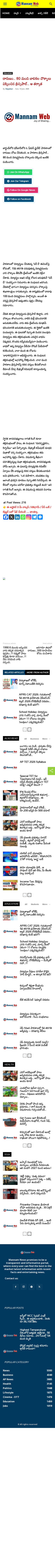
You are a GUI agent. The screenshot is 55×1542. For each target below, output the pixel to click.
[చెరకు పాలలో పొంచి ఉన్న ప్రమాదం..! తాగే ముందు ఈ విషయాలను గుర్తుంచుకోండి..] (10, 1107)
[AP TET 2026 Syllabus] (10, 765)
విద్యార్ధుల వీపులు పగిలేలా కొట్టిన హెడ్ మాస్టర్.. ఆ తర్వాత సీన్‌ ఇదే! (35, 973)
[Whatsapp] (23, 517)
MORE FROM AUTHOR (37, 672)
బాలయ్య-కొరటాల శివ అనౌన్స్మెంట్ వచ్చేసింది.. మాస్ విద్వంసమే (35, 1192)
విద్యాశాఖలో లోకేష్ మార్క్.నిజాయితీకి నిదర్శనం (31, 682)
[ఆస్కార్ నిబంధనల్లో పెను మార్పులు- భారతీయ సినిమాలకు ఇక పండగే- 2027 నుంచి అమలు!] (10, 1165)
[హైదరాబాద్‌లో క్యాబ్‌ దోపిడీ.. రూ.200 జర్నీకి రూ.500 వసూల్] (10, 811)
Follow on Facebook (20, 199)
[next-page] (29, 729)
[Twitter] (39, 1287)
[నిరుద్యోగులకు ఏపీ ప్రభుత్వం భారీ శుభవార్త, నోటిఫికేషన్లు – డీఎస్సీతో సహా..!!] (10, 961)
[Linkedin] (17, 517)
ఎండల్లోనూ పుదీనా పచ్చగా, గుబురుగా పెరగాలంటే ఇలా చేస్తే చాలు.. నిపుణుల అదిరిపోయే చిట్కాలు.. (34, 1092)
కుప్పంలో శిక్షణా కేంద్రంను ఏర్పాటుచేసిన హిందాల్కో (32, 987)
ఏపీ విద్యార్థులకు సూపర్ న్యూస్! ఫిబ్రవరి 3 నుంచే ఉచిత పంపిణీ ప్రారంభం (34, 1045)
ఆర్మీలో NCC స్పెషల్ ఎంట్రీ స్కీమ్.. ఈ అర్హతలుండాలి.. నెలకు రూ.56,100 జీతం (35, 1318)
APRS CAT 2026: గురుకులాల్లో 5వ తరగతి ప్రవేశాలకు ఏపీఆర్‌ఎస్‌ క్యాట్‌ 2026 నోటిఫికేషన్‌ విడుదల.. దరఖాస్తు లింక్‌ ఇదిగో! (35, 699)
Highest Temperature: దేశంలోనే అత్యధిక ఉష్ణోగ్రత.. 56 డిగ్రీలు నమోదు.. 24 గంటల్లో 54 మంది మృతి (35, 1334)
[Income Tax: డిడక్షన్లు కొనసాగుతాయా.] (10, 885)
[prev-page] (25, 729)
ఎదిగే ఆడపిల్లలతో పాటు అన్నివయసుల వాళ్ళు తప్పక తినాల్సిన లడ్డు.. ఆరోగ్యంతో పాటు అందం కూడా (35, 826)
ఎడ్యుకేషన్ (29, 13)
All (25, 739)
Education (8, 73)
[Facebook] (5, 517)
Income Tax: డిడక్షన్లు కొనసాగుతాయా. (31, 883)
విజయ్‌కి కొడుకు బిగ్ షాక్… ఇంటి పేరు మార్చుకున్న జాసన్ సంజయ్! (35, 1222)
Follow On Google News (22, 190)
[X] (11, 517)
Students (35, 904)
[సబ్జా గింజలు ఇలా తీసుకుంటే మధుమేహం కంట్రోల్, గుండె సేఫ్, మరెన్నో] (10, 1121)
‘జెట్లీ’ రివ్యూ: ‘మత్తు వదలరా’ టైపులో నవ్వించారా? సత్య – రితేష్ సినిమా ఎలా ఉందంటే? (35, 1179)
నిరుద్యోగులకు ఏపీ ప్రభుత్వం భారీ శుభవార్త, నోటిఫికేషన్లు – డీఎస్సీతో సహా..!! (35, 960)
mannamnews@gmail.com (34, 1278)
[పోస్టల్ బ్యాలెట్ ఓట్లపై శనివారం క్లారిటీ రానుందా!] (10, 1349)
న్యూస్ (16, 13)
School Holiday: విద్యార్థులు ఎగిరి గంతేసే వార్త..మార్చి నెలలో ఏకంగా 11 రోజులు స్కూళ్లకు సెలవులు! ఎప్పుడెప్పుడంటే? (34, 717)
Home (6, 13)
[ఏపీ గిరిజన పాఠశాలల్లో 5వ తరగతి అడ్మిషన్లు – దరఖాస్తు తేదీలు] (10, 1031)
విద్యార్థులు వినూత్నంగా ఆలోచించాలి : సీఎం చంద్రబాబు (34, 1015)
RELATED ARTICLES (14, 672)
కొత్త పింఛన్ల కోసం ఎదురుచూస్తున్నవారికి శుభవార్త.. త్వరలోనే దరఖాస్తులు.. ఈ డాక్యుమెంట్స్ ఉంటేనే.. (34, 796)
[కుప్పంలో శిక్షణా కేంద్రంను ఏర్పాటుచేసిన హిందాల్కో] (10, 989)
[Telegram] (34, 517)
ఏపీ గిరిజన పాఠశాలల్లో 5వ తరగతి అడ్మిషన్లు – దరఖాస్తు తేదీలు (36, 1029)
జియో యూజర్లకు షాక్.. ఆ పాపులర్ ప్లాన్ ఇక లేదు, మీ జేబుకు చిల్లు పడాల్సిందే (35, 870)
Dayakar (9, 89)
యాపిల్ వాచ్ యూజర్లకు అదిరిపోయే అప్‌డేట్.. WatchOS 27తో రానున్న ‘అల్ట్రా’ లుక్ (35, 856)
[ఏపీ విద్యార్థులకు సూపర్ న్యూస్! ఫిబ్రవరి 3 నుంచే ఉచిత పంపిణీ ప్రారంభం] (10, 1046)
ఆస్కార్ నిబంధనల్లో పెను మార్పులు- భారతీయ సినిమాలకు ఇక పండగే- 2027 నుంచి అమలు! (35, 1164)
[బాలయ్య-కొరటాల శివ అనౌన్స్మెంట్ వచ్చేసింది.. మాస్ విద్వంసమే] (10, 1194)
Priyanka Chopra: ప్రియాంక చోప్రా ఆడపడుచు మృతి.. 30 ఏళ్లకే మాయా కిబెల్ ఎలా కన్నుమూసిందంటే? (36, 1209)
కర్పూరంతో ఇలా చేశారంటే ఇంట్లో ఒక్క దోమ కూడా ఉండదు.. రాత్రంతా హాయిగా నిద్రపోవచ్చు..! (35, 1134)
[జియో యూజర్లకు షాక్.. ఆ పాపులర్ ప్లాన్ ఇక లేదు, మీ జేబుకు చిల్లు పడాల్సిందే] (10, 871)
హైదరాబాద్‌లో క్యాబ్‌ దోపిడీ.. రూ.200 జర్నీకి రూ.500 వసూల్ (35, 809)
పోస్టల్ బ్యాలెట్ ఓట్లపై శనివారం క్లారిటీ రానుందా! (34, 1347)
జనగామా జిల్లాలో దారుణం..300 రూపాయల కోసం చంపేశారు (40, 650)
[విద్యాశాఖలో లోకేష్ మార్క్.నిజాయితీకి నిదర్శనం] (10, 684)
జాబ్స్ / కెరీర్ (43, 13)
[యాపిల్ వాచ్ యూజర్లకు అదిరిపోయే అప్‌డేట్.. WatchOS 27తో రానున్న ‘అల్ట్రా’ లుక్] (10, 857)
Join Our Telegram (19, 181)
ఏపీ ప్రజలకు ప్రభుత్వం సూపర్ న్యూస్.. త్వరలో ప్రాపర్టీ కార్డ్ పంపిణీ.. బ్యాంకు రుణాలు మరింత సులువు (35, 842)
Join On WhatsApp (19, 172)
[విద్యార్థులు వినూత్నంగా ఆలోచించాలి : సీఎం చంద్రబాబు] (10, 1017)
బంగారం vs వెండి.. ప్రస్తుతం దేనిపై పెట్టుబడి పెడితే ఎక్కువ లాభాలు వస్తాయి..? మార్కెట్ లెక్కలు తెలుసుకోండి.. (35, 750)
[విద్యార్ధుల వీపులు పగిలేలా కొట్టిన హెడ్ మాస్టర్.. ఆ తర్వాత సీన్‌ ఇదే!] (10, 975)
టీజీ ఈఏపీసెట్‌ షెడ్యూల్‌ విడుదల (35, 999)
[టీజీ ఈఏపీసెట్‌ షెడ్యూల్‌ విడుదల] (10, 1003)
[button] (5, 4)
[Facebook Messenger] (40, 517)
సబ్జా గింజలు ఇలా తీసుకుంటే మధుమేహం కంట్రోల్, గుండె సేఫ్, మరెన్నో (35, 1120)
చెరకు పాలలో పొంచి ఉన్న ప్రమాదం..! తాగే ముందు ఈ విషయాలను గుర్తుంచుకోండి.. (33, 1106)
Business (34, 739)
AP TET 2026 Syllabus (33, 761)
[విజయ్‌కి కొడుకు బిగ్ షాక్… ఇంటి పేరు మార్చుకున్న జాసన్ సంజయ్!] (10, 1224)
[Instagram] (28, 517)
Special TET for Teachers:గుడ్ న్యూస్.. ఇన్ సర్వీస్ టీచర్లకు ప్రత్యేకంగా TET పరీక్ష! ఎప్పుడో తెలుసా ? (34, 780)
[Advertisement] (27, 43)
